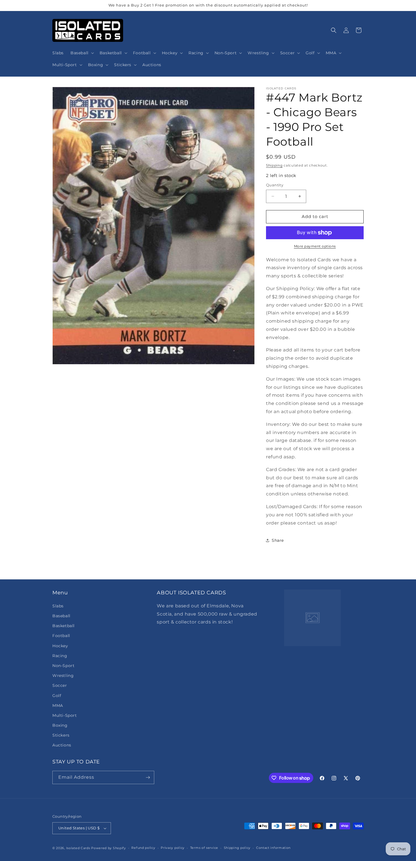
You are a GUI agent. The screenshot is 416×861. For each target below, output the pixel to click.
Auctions (61, 745)
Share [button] (278, 540)
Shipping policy (237, 848)
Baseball (61, 615)
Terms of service (204, 848)
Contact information (273, 848)
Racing (59, 655)
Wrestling (63, 675)
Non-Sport (63, 665)
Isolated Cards (78, 848)
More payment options (315, 246)
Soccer (59, 685)
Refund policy (143, 848)
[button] (81, 53)
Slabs (58, 605)
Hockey (60, 645)
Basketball (63, 625)
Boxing (60, 725)
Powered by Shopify (108, 848)
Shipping (274, 165)
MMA (57, 705)
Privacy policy (173, 848)
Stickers (61, 734)
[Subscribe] (147, 777)
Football (61, 635)
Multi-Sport (64, 715)
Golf (56, 695)
